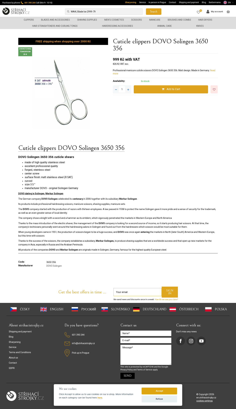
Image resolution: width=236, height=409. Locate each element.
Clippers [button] (29, 20)
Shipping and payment (189, 2)
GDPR (12, 368)
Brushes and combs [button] (179, 20)
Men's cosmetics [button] (114, 20)
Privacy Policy (126, 369)
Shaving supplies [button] (87, 20)
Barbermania (215, 2)
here (99, 397)
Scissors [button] (136, 20)
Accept (159, 391)
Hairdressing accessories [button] (117, 26)
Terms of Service (144, 369)
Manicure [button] (154, 20)
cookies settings (204, 400)
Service (142, 2)
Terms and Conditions (20, 352)
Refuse (159, 399)
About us (13, 357)
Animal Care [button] (164, 26)
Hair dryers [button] (205, 20)
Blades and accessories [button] (55, 20)
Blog (204, 2)
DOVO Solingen (54, 266)
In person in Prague (157, 2)
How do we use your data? (166, 299)
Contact (172, 2)
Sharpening (130, 2)
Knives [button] (200, 26)
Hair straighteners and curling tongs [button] (55, 26)
